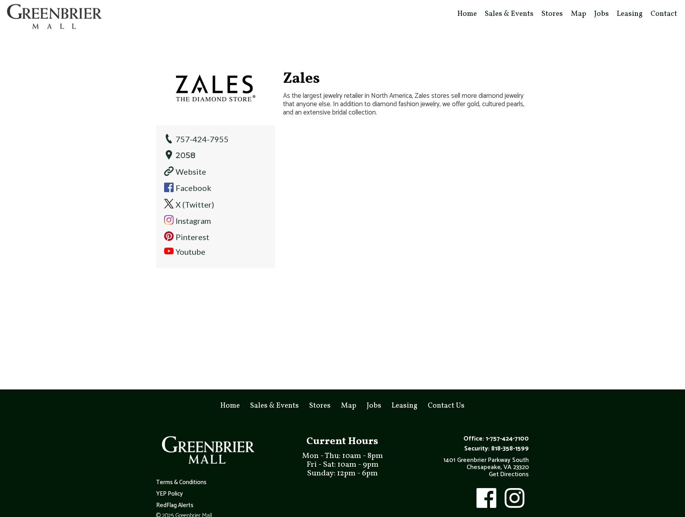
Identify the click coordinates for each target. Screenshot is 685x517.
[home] (53, 17)
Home (467, 14)
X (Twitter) (195, 204)
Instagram (193, 220)
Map (578, 14)
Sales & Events (509, 14)
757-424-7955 (202, 139)
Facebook (193, 187)
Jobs (601, 14)
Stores (552, 14)
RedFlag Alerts (174, 505)
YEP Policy (169, 494)
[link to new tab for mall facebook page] (486, 498)
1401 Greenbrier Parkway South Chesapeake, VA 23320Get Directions (486, 467)
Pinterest (192, 237)
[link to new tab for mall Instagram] (514, 498)
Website (191, 171)
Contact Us (446, 406)
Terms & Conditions (181, 482)
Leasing (630, 14)
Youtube (190, 251)
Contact (664, 14)
